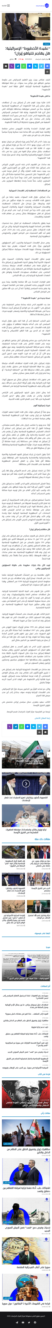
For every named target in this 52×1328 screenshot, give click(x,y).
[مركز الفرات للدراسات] (42, 5)
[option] (26, 755)
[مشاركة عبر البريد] (5, 66)
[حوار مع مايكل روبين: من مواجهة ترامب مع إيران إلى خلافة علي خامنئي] (38, 852)
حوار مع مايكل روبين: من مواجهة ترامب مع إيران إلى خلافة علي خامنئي (40, 863)
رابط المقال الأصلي (42, 718)
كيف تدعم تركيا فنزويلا (33, 761)
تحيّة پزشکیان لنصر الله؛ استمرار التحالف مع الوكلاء (39, 916)
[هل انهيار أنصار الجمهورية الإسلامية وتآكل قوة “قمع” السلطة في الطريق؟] (13, 852)
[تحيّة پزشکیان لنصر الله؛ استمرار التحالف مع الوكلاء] (38, 906)
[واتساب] (23, 66)
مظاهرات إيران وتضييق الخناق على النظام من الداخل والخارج (28, 1151)
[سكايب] (35, 66)
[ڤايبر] (11, 66)
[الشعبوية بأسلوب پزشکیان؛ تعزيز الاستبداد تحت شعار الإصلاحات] (13, 879)
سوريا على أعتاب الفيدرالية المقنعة (33, 1267)
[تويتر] (41, 66)
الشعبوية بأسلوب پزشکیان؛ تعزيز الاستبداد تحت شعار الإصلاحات (15, 890)
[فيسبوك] (47, 66)
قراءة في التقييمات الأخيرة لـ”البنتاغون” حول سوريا (26, 1303)
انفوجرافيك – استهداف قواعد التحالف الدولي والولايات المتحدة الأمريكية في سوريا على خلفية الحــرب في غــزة (28, 975)
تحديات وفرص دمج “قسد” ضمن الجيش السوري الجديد (27, 1229)
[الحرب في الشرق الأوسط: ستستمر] (38, 879)
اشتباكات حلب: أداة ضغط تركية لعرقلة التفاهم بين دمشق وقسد (26, 1189)
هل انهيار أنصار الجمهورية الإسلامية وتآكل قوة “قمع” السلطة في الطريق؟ (14, 863)
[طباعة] (47, 71)
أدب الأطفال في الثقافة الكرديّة (35, 1105)
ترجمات (46, 44)
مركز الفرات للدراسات (41, 59)
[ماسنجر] (29, 66)
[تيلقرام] (17, 66)
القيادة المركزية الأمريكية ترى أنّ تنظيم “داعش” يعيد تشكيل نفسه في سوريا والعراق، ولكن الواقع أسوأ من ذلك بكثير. (13, 919)
